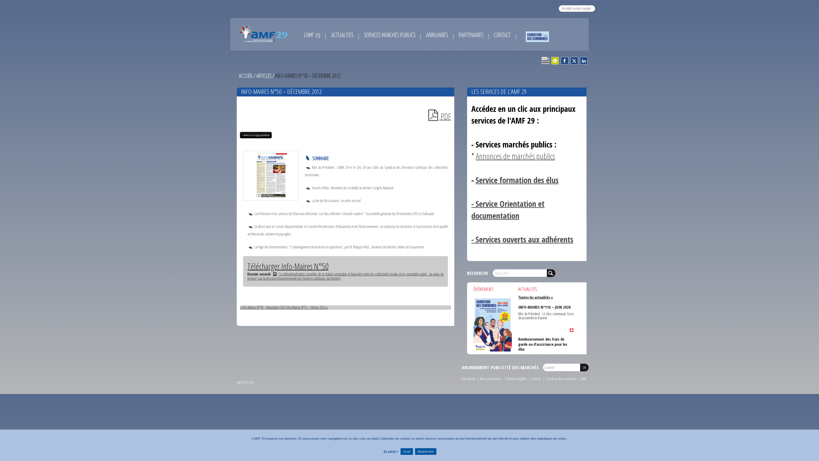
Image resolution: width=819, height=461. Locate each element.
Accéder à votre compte (576, 8)
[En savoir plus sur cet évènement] (492, 324)
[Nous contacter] (555, 60)
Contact (536, 378)
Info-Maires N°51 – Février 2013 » (307, 307)
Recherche (477, 273)
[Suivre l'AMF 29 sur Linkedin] (583, 60)
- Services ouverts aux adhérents (522, 239)
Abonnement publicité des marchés (500, 367)
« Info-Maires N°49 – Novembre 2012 (263, 307)
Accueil (246, 76)
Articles (264, 76)
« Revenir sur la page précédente (256, 135)
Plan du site (468, 378)
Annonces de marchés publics (515, 156)
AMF (584, 378)
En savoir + (391, 451)
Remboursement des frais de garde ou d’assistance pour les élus (545, 340)
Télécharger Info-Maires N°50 (287, 266)
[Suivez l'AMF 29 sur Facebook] (564, 60)
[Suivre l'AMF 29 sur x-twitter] (574, 60)
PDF (445, 116)
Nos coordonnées (491, 378)
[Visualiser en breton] (545, 60)
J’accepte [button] (406, 451)
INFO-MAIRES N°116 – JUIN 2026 (539, 306)
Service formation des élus (517, 179)
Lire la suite (571, 330)
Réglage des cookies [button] (426, 451)
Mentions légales (517, 378)
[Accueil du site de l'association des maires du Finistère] (264, 33)
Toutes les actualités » (535, 297)
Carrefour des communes (561, 378)
